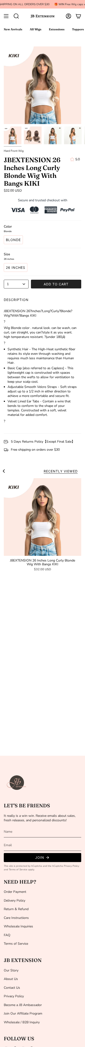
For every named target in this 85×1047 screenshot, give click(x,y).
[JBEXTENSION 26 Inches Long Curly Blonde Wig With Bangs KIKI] (42, 517)
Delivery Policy (14, 900)
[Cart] (78, 16)
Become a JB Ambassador (23, 1005)
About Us (11, 979)
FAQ (7, 935)
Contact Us (12, 987)
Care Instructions (16, 918)
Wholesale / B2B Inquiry (22, 1022)
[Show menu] (6, 16)
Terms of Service (18, 869)
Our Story (11, 970)
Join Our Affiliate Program (23, 1013)
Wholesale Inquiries (18, 926)
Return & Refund (16, 909)
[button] (16, 16)
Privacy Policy (71, 866)
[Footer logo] (17, 782)
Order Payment (15, 892)
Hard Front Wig (14, 151)
